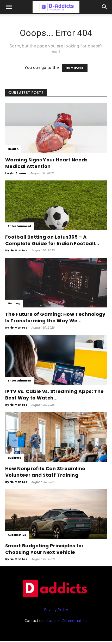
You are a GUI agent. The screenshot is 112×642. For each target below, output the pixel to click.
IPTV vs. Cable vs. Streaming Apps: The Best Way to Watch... (54, 394)
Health (13, 149)
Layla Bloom (15, 173)
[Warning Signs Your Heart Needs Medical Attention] (56, 128)
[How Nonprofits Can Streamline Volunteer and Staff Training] (56, 437)
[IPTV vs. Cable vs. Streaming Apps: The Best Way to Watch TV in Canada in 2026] (56, 360)
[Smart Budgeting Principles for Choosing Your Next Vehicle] (56, 514)
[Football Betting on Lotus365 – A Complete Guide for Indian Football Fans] (56, 205)
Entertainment (19, 226)
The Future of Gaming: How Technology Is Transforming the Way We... (55, 317)
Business (14, 458)
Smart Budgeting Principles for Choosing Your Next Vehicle (44, 548)
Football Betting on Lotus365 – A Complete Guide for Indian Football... (52, 240)
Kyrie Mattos (16, 250)
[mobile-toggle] (9, 7)
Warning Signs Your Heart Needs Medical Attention (46, 162)
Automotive (17, 535)
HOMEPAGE (75, 68)
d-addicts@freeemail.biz (67, 620)
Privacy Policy (56, 609)
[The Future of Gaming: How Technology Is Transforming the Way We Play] (56, 282)
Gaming (14, 303)
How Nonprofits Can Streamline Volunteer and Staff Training (45, 471)
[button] (104, 7)
